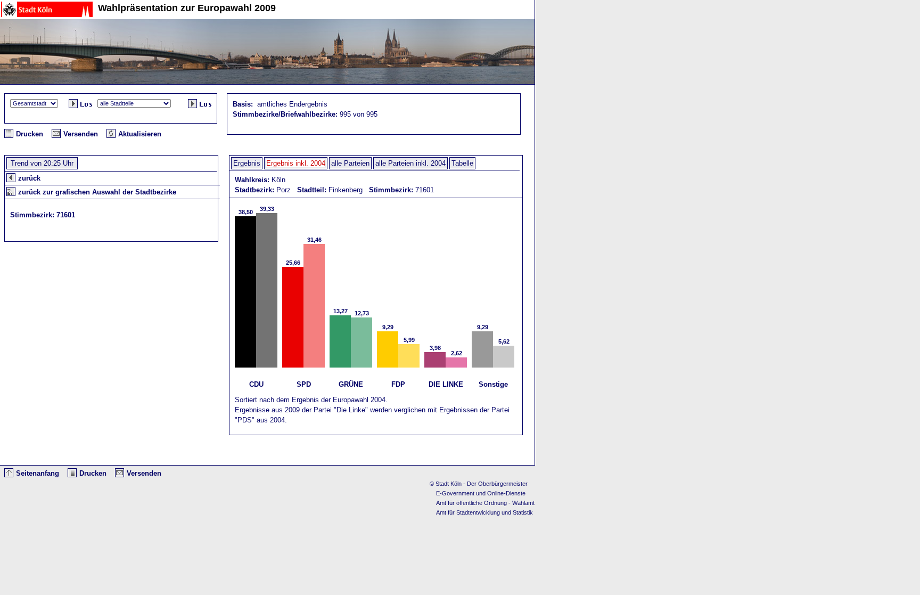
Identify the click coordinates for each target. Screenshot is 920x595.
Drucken (29, 134)
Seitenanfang (37, 473)
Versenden (80, 134)
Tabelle (462, 163)
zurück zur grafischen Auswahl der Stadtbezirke (97, 192)
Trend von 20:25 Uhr (42, 163)
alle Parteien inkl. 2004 (410, 163)
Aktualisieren (139, 134)
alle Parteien (350, 163)
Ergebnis (246, 163)
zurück (29, 178)
